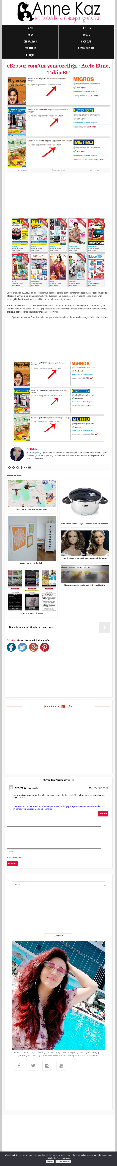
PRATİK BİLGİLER (86, 48)
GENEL (30, 28)
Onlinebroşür (42, 640)
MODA (30, 34)
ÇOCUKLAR (86, 41)
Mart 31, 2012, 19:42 (98, 788)
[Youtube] (25, 467)
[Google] (9, 467)
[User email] (29, 467)
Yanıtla (103, 813)
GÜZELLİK (86, 28)
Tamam (50, 1162)
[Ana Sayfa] (58, 22)
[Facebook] (21, 467)
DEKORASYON (30, 41)
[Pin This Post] (45, 650)
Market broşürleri (26, 640)
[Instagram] (17, 467)
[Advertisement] (58, 197)
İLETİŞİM (30, 55)
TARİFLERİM (30, 48)
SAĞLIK (86, 34)
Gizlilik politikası (63, 1162)
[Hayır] (113, 1158)
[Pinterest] (13, 467)
